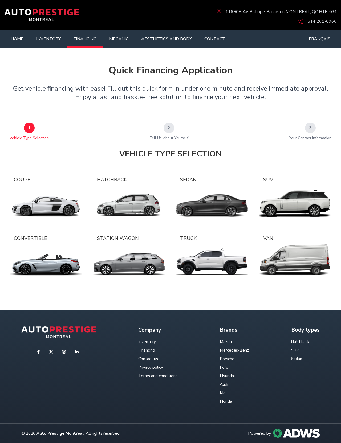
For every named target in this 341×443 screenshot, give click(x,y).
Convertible (30, 238)
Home (17, 39)
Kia (222, 393)
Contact (214, 39)
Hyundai (227, 375)
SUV (268, 179)
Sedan (188, 179)
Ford (224, 367)
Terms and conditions (157, 375)
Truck (188, 238)
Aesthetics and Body (166, 39)
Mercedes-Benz (234, 350)
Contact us (148, 358)
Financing (85, 39)
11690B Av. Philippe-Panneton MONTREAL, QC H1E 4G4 (281, 12)
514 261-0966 (322, 21)
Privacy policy (150, 367)
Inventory (48, 39)
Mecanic (118, 39)
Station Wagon (118, 238)
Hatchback (112, 179)
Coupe (22, 179)
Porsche (227, 358)
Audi (224, 384)
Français (319, 39)
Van (268, 238)
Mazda (226, 341)
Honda (226, 401)
